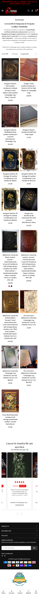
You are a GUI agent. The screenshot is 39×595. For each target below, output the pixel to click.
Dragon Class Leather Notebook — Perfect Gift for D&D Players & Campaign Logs (28, 88)
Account (11, 593)
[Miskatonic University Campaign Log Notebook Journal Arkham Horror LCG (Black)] (10, 357)
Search (20, 593)
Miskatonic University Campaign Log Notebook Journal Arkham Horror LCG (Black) (10, 375)
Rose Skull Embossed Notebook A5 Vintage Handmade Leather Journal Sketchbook (10, 419)
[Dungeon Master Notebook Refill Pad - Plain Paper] (28, 116)
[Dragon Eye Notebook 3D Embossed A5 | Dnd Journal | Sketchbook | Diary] (28, 199)
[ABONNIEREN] (34, 548)
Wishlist (28, 593)
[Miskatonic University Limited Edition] (10, 301)
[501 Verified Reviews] (19, 587)
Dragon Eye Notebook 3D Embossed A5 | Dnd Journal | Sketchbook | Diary (29, 218)
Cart (36, 593)
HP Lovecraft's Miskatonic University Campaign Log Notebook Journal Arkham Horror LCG (28, 320)
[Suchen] (28, 11)
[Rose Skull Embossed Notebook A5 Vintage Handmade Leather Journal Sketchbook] (10, 401)
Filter (6, 54)
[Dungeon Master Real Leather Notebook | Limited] (10, 69)
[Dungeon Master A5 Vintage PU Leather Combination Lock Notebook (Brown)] (28, 159)
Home (3, 593)
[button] (36, 11)
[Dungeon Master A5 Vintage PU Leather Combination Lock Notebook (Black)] (10, 199)
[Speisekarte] (2, 11)
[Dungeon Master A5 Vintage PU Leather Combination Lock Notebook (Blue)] (10, 159)
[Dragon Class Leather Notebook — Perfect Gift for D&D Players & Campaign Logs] (28, 69)
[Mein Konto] (32, 11)
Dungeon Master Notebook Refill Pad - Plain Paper (29, 132)
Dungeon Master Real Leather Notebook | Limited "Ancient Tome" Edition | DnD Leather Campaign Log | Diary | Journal (10, 90)
